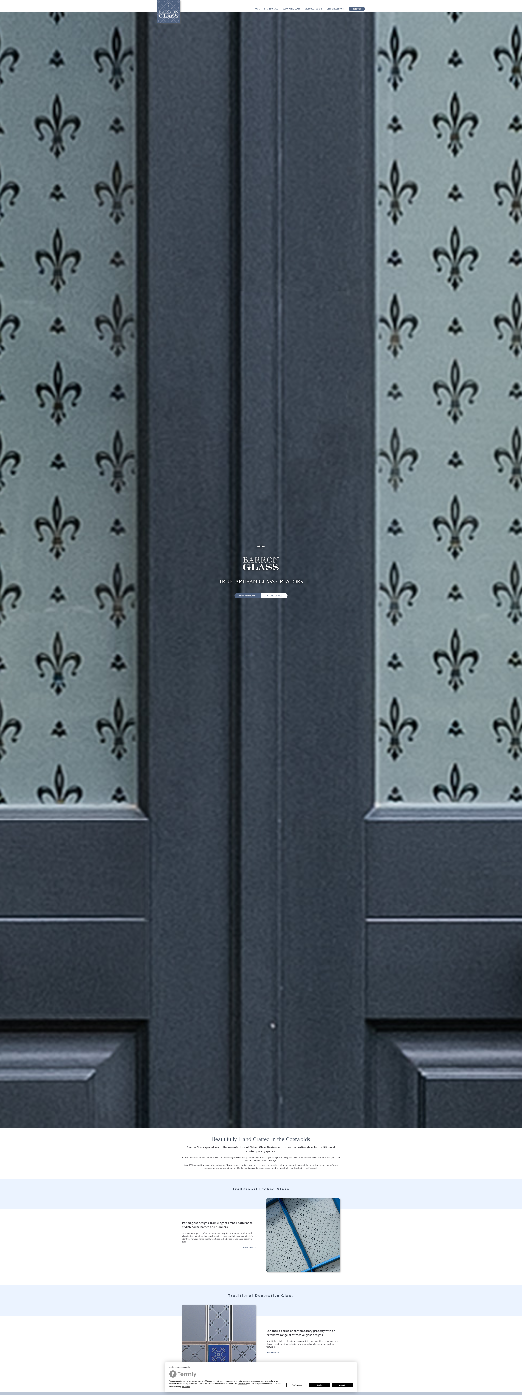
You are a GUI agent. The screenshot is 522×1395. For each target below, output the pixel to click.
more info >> (249, 1247)
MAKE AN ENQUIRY (248, 595)
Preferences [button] (186, 1387)
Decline (319, 1385)
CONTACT (356, 9)
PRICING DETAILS (274, 595)
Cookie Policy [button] (242, 1384)
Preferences (297, 1385)
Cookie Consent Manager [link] (178, 1367)
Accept (342, 1385)
